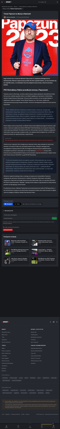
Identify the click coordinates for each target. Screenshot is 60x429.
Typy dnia (33, 309)
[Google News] (56, 277)
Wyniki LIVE (33, 288)
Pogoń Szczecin (40, 346)
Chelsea (47, 348)
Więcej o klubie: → (13, 8)
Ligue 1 (38, 333)
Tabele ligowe (34, 290)
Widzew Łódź (49, 346)
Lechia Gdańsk (32, 348)
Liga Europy (53, 333)
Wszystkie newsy (6, 288)
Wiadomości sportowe (7, 6)
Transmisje (4, 311)
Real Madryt (40, 348)
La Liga (20, 333)
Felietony (4, 326)
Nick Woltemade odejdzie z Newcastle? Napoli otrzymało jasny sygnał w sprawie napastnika (29, 139)
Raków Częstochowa (7, 348)
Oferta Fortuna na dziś (36, 316)
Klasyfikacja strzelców (36, 293)
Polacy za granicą (6, 306)
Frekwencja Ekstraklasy (7, 319)
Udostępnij (9, 203)
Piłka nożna (4, 290)
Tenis (3, 293)
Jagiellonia (16, 348)
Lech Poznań (23, 346)
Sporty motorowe (6, 298)
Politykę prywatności (7, 222)
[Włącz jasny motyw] (56, 2)
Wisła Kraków (5, 346)
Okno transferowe (6, 309)
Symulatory (4, 321)
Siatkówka (4, 295)
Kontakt (23, 370)
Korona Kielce (24, 348)
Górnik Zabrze (31, 346)
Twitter (18, 203)
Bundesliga (32, 333)
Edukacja (4, 324)
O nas (3, 370)
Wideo (3, 304)
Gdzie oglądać (5, 314)
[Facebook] (53, 277)
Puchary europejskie (16, 336)
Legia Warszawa (14, 346)
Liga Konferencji (6, 336)
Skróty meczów (5, 316)
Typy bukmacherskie (36, 311)
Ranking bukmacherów (36, 304)
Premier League (13, 333)
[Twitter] (50, 277)
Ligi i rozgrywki (34, 298)
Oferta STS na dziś (35, 314)
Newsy (15, 6)
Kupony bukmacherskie (36, 306)
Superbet (33, 319)
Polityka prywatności (15, 370)
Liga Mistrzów (46, 333)
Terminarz (33, 295)
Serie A (26, 333)
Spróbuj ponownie (8, 229)
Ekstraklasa (5, 333)
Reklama (27, 370)
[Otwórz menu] (2, 2)
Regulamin (7, 370)
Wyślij (53, 217)
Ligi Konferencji (40, 150)
